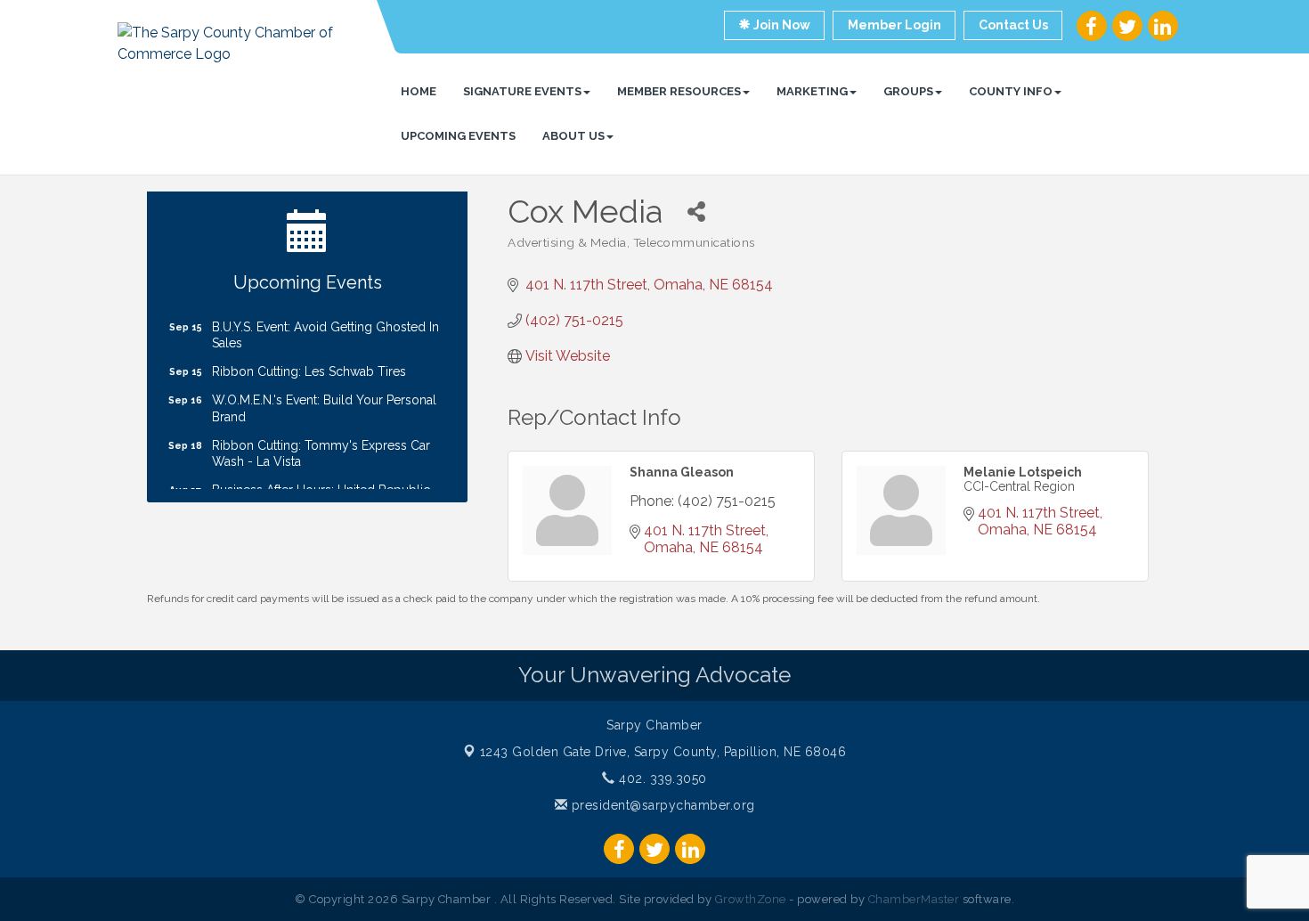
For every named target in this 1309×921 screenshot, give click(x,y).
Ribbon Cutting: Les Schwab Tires (309, 364)
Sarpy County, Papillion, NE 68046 (663, 752)
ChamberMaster (914, 899)
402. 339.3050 (661, 778)
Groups (908, 91)
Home (418, 91)
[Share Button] (696, 212)
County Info (1011, 91)
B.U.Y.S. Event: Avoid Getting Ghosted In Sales (325, 328)
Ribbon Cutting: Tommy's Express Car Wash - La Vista (321, 446)
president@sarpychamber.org (661, 805)
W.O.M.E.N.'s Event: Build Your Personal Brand (324, 401)
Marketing (812, 91)
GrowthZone (750, 899)
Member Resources (679, 91)
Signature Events (522, 91)
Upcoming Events (458, 136)
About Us (573, 136)
